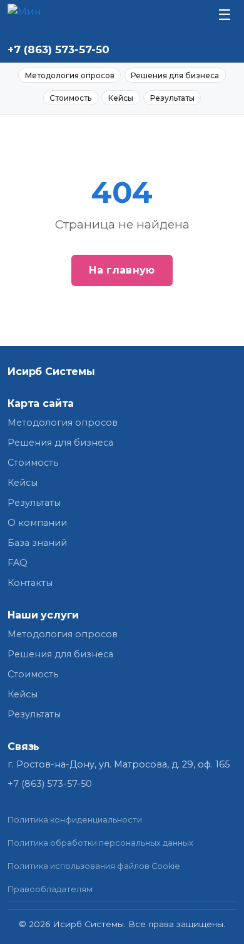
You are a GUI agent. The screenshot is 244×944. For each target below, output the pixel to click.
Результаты (172, 98)
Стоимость (70, 98)
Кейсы (120, 98)
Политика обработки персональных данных (100, 843)
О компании (37, 522)
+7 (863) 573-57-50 (58, 49)
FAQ (18, 562)
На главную (122, 270)
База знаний (37, 542)
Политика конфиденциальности (75, 819)
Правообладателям (50, 889)
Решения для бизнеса (175, 75)
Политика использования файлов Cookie (94, 866)
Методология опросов (69, 75)
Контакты (30, 582)
